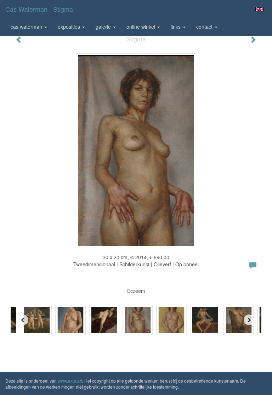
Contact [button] (205, 26)
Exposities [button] (69, 26)
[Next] (249, 320)
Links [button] (176, 26)
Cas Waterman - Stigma (39, 8)
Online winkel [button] (141, 26)
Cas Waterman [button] (27, 26)
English (259, 9)
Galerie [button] (104, 26)
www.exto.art (70, 381)
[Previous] (23, 320)
